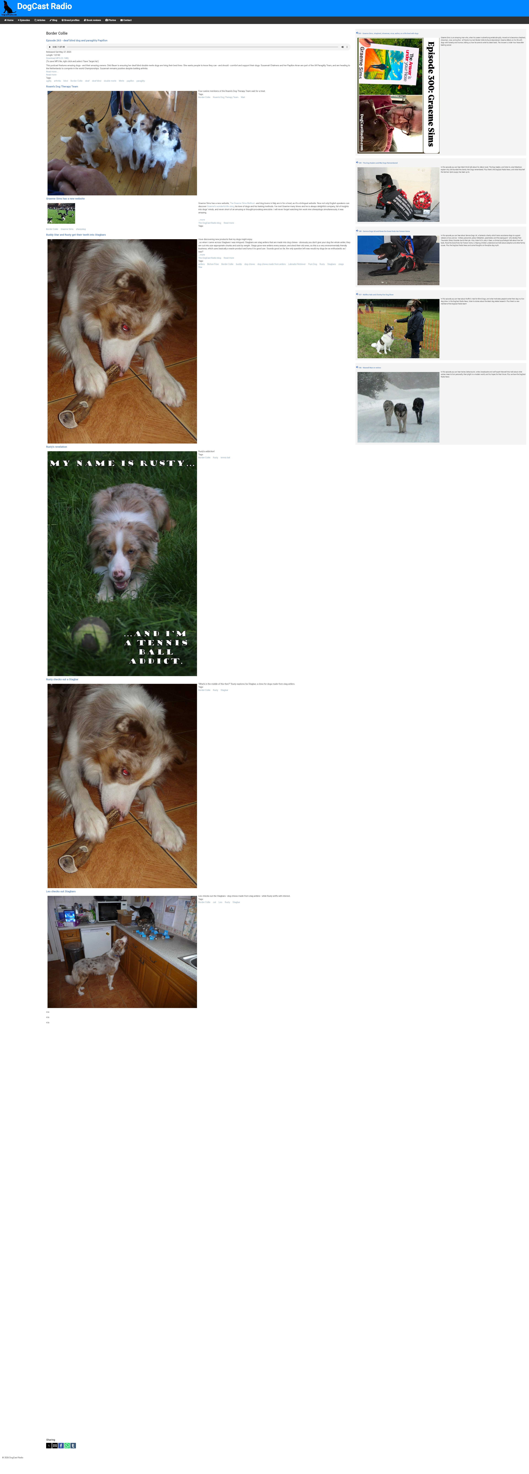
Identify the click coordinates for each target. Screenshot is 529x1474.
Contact (127, 20)
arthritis (57, 81)
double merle (110, 81)
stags (341, 264)
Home (10, 20)
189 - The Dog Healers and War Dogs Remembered (378, 163)
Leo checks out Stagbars (61, 891)
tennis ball (225, 457)
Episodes (24, 20)
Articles (41, 20)
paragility (141, 81)
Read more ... (52, 71)
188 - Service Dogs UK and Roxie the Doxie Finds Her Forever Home (384, 231)
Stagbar (224, 690)
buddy (239, 264)
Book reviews (93, 20)
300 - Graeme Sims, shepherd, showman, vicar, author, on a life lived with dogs (388, 33)
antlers (201, 264)
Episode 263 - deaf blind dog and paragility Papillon (76, 40)
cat (214, 902)
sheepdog (81, 229)
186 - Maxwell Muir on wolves (369, 368)
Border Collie (77, 81)
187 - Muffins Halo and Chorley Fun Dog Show (375, 295)
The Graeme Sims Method (242, 203)
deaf (87, 81)
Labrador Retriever (297, 264)
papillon (130, 81)
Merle (121, 81)
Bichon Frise (213, 264)
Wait (243, 97)
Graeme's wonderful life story (220, 206)
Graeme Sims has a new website (65, 198)
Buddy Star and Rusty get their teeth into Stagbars (76, 234)
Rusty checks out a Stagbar (62, 679)
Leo (220, 902)
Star (200, 267)
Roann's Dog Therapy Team (62, 86)
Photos (112, 20)
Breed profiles (71, 20)
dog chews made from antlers (271, 264)
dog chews (249, 264)
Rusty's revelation (56, 446)
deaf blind (96, 81)
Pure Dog (312, 264)
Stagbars (331, 264)
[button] (49, 1445)
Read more (51, 74)
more (202, 220)
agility (48, 81)
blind (66, 81)
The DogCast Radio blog (209, 223)
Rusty (322, 264)
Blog (54, 20)
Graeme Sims (67, 229)
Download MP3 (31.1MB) (57, 58)
